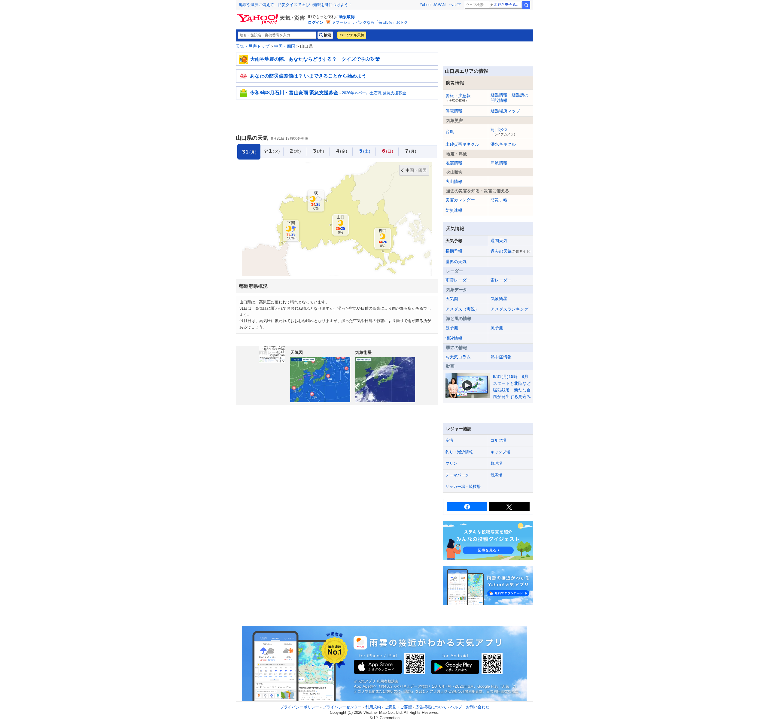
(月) (410, 151)
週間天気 (499, 240)
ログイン (316, 22)
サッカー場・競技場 (463, 486)
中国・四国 (284, 46)
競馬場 (496, 475)
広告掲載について (431, 707)
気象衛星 (499, 298)
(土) (364, 151)
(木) (318, 151)
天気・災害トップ (252, 46)
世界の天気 (456, 261)
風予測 (497, 327)
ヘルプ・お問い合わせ (469, 707)
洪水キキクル (503, 144)
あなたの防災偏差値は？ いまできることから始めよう (308, 75)
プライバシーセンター (342, 707)
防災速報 (453, 210)
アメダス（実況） (462, 309)
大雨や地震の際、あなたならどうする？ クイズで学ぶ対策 (315, 59)
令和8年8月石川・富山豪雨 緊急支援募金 (294, 92)
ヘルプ (455, 4)
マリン (451, 463)
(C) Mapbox (272, 346)
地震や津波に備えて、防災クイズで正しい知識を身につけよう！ (295, 4)
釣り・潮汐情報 (459, 452)
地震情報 (453, 162)
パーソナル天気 (351, 35)
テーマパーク (457, 475)
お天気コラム (458, 356)
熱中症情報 (501, 356)
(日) (387, 151)
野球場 (496, 463)
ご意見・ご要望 (398, 707)
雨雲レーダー (458, 280)
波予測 (451, 327)
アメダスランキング (509, 309)
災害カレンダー (460, 199)
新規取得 (347, 16)
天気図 (451, 298)
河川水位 (504, 131)
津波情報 (499, 162)
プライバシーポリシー (299, 707)
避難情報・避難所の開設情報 (509, 98)
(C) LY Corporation (277, 353)
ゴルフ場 (498, 440)
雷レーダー (501, 280)
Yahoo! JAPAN (432, 4)
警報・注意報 (458, 97)
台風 (449, 131)
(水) (295, 151)
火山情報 (453, 181)
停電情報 (453, 110)
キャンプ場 (500, 452)
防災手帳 (499, 199)
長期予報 (453, 251)
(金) (341, 151)
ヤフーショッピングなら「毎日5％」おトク (370, 22)
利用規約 (373, 707)
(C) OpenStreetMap (274, 347)
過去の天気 (510, 251)
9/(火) (272, 151)
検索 (526, 5)
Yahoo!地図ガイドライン (272, 359)
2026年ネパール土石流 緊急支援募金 (374, 93)
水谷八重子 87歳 (507, 4)
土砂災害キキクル (462, 144)
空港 (449, 440)
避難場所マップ (505, 110)
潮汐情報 (453, 338)
